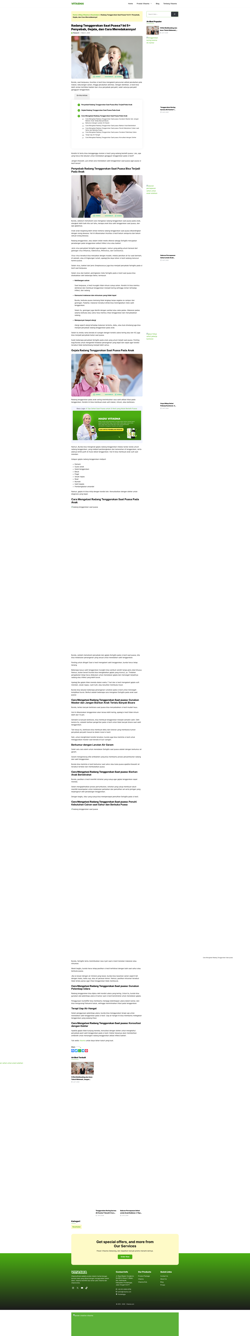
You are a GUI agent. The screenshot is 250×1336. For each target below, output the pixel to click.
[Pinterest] (86, 1050)
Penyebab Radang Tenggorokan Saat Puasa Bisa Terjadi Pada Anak (107, 105)
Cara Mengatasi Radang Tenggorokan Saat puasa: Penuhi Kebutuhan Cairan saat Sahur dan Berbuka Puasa (112, 129)
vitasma (82, 1041)
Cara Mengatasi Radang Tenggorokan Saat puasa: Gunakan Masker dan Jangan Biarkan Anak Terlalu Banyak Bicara (112, 120)
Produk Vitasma (143, 4)
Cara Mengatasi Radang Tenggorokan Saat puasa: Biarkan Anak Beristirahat (110, 125)
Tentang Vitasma (170, 4)
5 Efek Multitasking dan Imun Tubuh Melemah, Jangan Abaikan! (168, 30)
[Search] (174, 14)
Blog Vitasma (84, 15)
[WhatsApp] (79, 1050)
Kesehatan (95, 15)
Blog (157, 4)
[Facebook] (72, 1050)
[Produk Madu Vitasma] (107, 439)
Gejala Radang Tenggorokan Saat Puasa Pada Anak (100, 110)
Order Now (125, 1257)
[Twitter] (76, 1050)
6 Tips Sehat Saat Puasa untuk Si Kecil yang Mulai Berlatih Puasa (111, 409)
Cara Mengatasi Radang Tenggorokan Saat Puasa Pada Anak (104, 116)
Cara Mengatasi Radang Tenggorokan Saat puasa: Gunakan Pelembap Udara (110, 132)
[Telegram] (83, 1050)
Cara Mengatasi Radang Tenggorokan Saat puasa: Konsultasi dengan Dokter (110, 137)
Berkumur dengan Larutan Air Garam (97, 123)
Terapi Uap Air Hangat (92, 135)
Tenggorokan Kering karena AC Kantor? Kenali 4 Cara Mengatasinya (106, 1213)
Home (130, 4)
